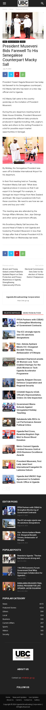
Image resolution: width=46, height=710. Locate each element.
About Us (10, 700)
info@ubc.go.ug (28, 677)
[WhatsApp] (22, 74)
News (11, 9)
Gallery (36, 700)
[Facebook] (5, 74)
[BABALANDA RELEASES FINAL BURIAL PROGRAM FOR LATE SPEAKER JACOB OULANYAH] (9, 586)
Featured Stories (22, 9)
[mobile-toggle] (4, 3)
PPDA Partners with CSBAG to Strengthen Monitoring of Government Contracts (30, 322)
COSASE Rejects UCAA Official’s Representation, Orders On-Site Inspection (29, 395)
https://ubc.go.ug (23, 300)
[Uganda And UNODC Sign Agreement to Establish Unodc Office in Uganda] (9, 479)
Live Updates (33, 697)
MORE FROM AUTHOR (32, 313)
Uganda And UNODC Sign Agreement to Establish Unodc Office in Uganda (29, 479)
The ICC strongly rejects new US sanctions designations (28, 335)
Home (5, 9)
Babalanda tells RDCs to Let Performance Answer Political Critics (29, 422)
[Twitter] (11, 74)
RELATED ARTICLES (12, 313)
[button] (42, 3)
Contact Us (28, 700)
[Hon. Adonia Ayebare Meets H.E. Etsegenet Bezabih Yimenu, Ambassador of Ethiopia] (9, 347)
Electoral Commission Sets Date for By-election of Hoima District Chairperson (34, 273)
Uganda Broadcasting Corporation (23, 297)
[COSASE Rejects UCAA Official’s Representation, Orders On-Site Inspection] (9, 395)
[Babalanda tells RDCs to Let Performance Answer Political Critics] (9, 422)
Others (22, 42)
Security (5, 386)
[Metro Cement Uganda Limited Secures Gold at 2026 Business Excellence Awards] (9, 449)
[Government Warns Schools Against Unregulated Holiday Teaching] (9, 407)
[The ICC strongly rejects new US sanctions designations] (9, 334)
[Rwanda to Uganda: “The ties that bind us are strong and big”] (9, 558)
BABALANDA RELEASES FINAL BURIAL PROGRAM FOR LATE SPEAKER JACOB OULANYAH (29, 585)
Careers (19, 700)
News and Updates (19, 697)
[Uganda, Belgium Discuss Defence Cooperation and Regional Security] (9, 382)
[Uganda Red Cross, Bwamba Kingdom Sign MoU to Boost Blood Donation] (9, 434)
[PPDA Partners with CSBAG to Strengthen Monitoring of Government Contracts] (9, 322)
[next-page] (8, 488)
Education (6, 410)
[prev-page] (4, 488)
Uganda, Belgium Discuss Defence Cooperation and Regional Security (29, 382)
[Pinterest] (16, 74)
